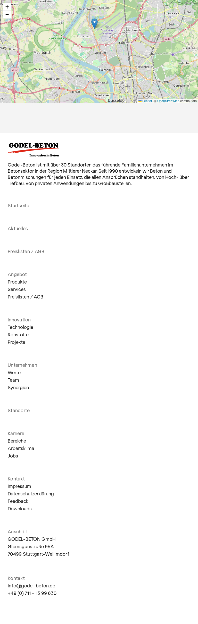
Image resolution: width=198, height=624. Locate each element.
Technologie (20, 327)
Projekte (16, 342)
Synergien (18, 387)
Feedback (18, 501)
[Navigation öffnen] (186, 11)
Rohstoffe (18, 334)
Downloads (20, 508)
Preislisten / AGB (26, 251)
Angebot (17, 274)
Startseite (18, 205)
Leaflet (147, 100)
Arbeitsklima (21, 448)
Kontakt (16, 478)
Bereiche (17, 441)
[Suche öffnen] (173, 11)
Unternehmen (22, 365)
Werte (14, 372)
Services (17, 289)
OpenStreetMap (168, 100)
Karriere (16, 433)
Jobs (13, 456)
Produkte (17, 282)
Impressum (19, 486)
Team (13, 380)
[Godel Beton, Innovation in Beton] (31, 11)
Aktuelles (18, 228)
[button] (94, 23)
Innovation (19, 319)
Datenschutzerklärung (31, 493)
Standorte (19, 410)
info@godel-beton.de (31, 585)
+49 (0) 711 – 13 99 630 (32, 593)
